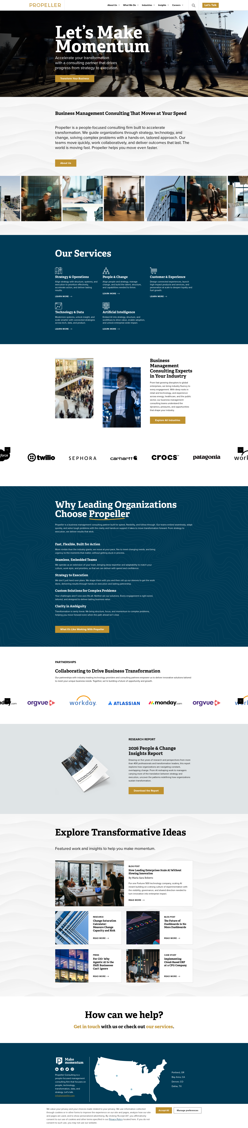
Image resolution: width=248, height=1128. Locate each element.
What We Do (129, 5)
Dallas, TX (177, 1086)
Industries (147, 5)
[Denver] (117, 1076)
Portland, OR (178, 1072)
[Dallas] (131, 1089)
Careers (176, 5)
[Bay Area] (96, 1076)
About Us (112, 5)
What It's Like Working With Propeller (82, 629)
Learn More (62, 296)
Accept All (164, 1110)
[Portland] (98, 1064)
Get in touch (87, 1026)
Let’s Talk (211, 5)
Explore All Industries (167, 420)
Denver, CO (177, 1081)
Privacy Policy (116, 1119)
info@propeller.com (65, 1095)
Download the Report (146, 790)
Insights (162, 5)
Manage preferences (187, 1110)
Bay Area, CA (178, 1077)
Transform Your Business (74, 78)
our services (159, 1026)
